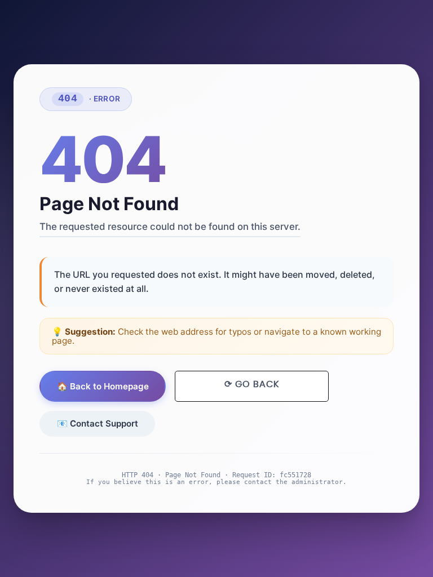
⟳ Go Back (251, 384)
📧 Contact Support (97, 423)
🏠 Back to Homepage (103, 386)
